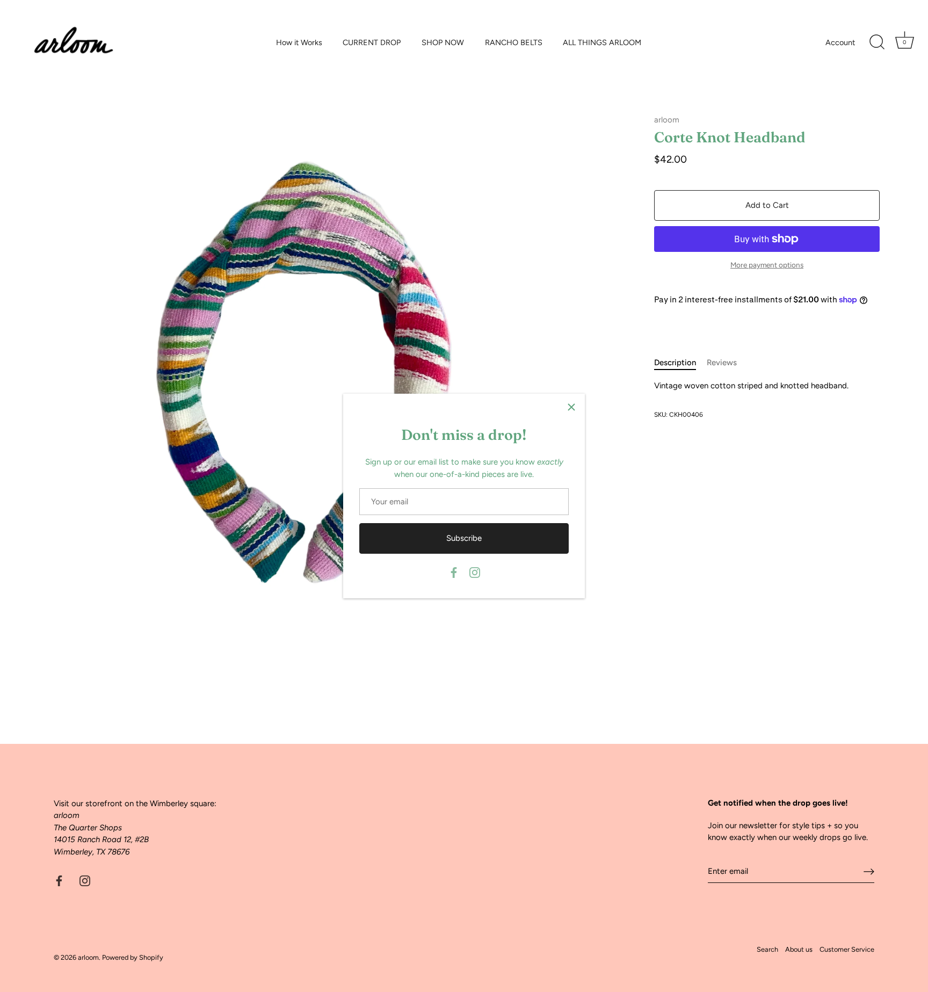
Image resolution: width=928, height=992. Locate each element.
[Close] (571, 407)
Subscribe (464, 538)
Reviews (722, 362)
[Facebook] (453, 572)
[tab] (680, 363)
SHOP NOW (443, 42)
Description (675, 362)
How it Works (299, 42)
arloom (666, 120)
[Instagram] (474, 572)
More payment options (766, 264)
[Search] (877, 42)
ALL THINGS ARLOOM (602, 42)
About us (799, 949)
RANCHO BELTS (513, 42)
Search (767, 949)
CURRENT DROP (372, 42)
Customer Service (847, 949)
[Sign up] (869, 871)
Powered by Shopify (132, 957)
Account (840, 42)
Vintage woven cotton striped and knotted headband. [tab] (751, 385)
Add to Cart (767, 205)
